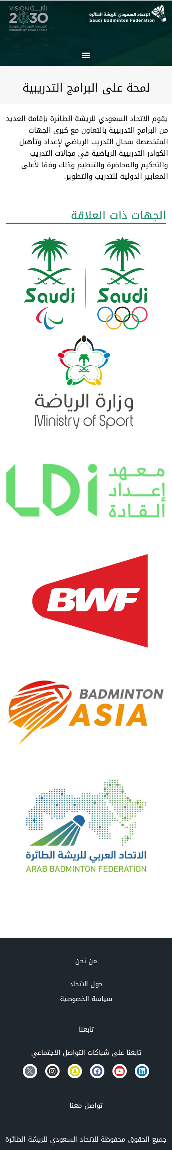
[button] (86, 54)
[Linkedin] (142, 1071)
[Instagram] (52, 1071)
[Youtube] (119, 1071)
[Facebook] (97, 1071)
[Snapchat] (75, 1071)
